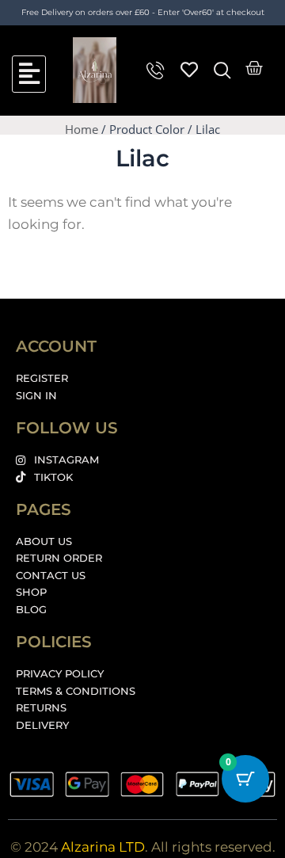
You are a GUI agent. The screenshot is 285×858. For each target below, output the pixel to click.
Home (81, 129)
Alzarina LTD (103, 847)
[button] (29, 74)
